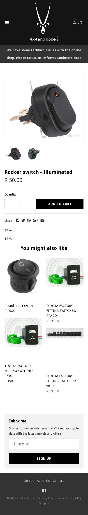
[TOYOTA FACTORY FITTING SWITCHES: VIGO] (64, 346)
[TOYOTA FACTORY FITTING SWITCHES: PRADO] (64, 276)
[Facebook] (44, 491)
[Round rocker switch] (23, 276)
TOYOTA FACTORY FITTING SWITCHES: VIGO (61, 381)
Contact (58, 480)
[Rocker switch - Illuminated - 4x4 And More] (44, 76)
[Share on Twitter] (23, 220)
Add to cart (60, 204)
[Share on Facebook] (17, 220)
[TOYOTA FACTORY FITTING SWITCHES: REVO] (23, 336)
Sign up (44, 458)
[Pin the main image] (29, 220)
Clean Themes (57, 498)
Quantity (10, 194)
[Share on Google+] (35, 220)
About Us (43, 480)
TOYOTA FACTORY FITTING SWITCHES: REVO (19, 371)
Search (29, 480)
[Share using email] (42, 220)
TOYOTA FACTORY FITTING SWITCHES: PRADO (61, 311)
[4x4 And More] (44, 22)
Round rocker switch (19, 306)
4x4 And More (25, 498)
